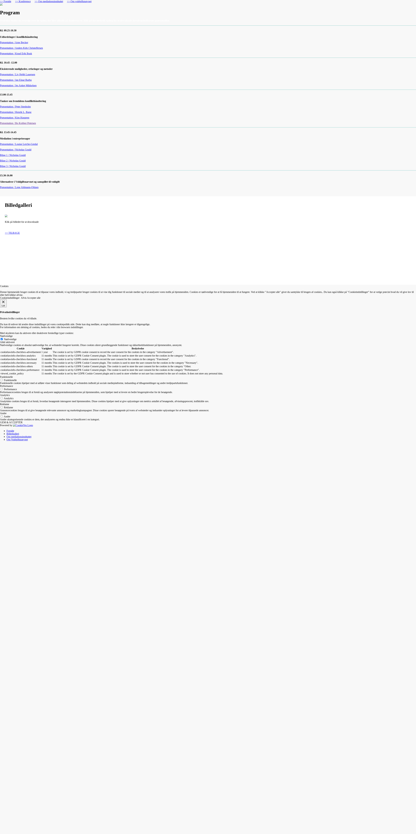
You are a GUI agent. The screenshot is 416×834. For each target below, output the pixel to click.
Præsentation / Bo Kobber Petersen (18, 123)
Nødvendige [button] (6, 336)
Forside (10, 430)
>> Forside (5, 1)
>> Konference (23, 1)
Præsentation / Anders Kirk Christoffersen (21, 48)
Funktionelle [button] (6, 377)
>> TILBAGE (12, 232)
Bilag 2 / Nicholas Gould (13, 160)
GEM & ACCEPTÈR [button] (11, 422)
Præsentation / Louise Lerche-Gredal (19, 144)
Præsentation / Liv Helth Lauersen (17, 74)
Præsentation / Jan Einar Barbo (16, 80)
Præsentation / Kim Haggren (14, 117)
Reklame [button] (4, 404)
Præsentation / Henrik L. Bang (15, 112)
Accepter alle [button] (33, 297)
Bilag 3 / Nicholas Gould (13, 166)
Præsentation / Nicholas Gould (15, 149)
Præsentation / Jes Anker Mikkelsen (18, 85)
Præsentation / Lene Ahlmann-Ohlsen (19, 187)
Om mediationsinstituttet (18, 436)
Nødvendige (10, 339)
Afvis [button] (23, 297)
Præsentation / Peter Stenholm (15, 106)
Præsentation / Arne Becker (14, 42)
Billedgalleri (12, 433)
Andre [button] (3, 413)
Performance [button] (6, 386)
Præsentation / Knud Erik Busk (16, 53)
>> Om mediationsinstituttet (49, 1)
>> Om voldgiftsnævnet (79, 1)
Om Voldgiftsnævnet (17, 439)
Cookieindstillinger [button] (10, 297)
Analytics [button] (5, 395)
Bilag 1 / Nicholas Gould (13, 155)
